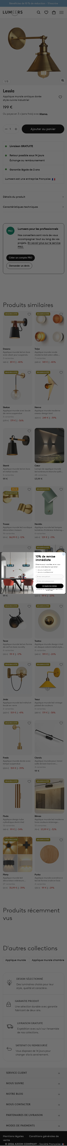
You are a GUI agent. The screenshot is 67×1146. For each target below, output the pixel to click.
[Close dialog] (63, 554)
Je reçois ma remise (49, 586)
